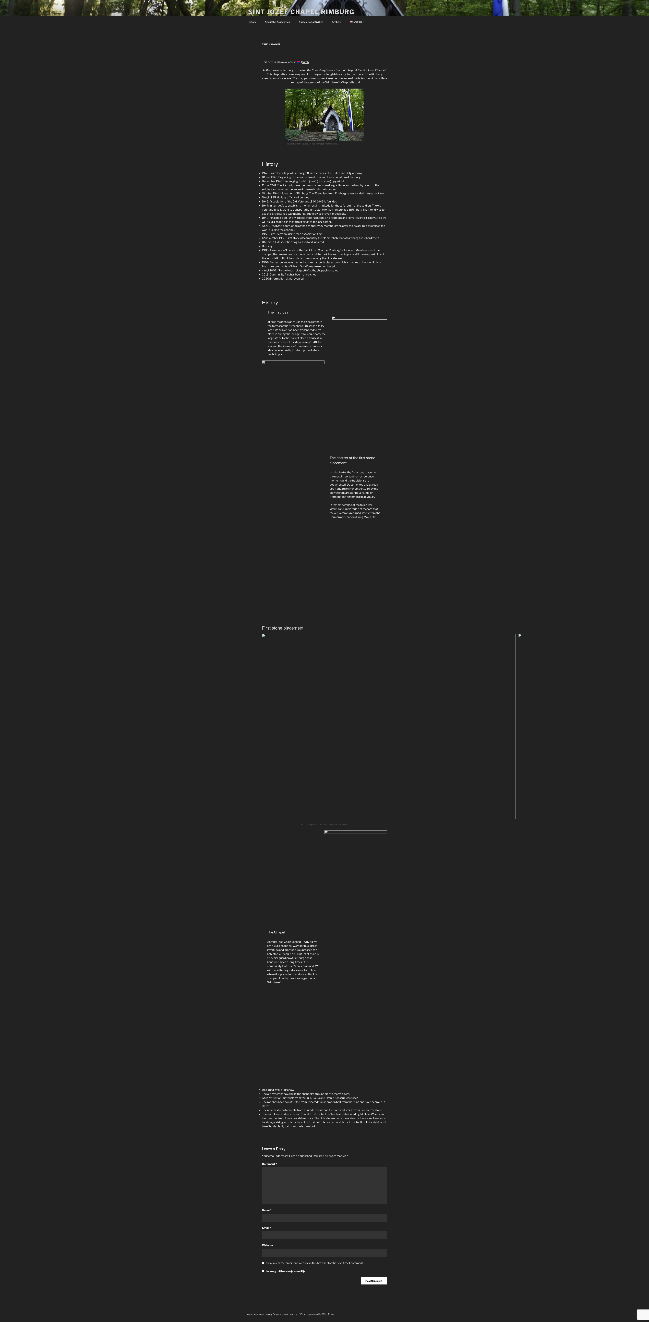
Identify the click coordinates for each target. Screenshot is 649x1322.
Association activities (311, 21)
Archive (336, 21)
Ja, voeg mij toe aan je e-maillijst (286, 1271)
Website (267, 1245)
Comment (269, 1164)
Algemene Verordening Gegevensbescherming (272, 1314)
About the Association (277, 21)
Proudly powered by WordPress (317, 1314)
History (252, 21)
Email (266, 1227)
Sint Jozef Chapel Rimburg (301, 12)
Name (266, 1210)
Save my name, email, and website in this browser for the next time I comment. (314, 1263)
